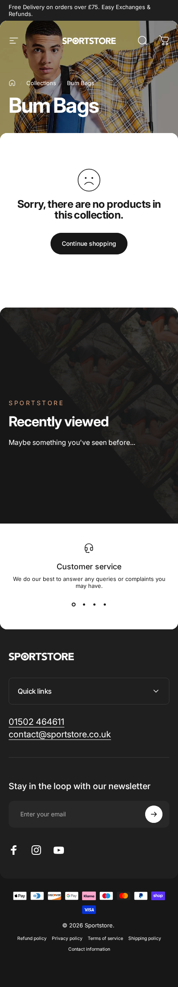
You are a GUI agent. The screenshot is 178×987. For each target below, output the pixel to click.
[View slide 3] (94, 605)
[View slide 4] (104, 605)
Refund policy (32, 938)
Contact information (89, 949)
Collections (41, 82)
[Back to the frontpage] (12, 82)
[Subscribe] (153, 814)
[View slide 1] (73, 605)
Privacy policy (67, 938)
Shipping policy (144, 938)
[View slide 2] (84, 605)
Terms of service (105, 938)
